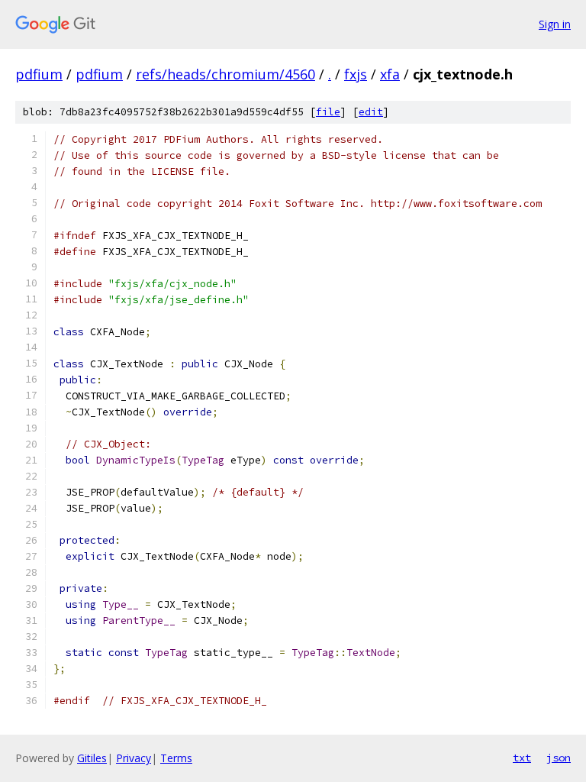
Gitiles (92, 758)
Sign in (555, 24)
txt (522, 757)
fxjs (355, 74)
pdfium (39, 74)
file (328, 111)
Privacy (133, 758)
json (558, 757)
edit (371, 111)
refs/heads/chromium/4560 (225, 74)
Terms (176, 758)
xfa (390, 74)
